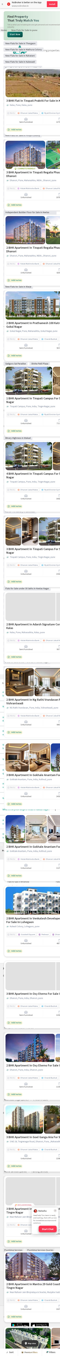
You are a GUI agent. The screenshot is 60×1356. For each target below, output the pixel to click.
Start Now (15, 34)
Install (52, 4)
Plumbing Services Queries (40, 1250)
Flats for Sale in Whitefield (18, 881)
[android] (20, 1325)
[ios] (40, 1325)
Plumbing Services (13, 1250)
